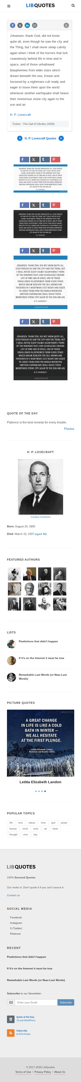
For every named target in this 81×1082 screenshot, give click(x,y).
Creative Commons (40, 517)
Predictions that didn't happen (38, 641)
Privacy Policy (42, 1071)
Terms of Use (23, 1071)
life (11, 822)
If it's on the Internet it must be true (41, 658)
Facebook (16, 917)
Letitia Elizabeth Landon (40, 782)
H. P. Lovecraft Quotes (40, 138)
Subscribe (66, 1002)
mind (25, 828)
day (35, 834)
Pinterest (15, 933)
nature (31, 822)
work (35, 828)
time (43, 822)
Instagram (16, 922)
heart (55, 828)
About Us (59, 1071)
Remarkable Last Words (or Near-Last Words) (36, 980)
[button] (73, 5)
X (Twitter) (16, 928)
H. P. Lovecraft (20, 115)
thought (13, 834)
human (13, 828)
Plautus (69, 428)
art (45, 828)
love (20, 822)
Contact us (13, 895)
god (53, 822)
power (64, 822)
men (25, 834)
